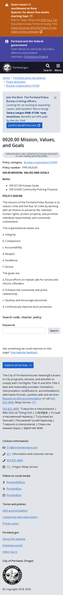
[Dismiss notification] (55, 97)
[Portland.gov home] (15, 67)
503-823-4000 (11, 409)
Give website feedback (23, 352)
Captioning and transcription (20, 517)
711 (34, 402)
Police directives (15, 82)
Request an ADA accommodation (22, 398)
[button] (47, 67)
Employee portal (12, 545)
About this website (14, 539)
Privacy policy (11, 523)
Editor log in (10, 552)
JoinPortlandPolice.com (22, 125)
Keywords (9, 325)
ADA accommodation (15, 510)
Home (6, 78)
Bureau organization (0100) (23, 85)
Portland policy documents (29, 78)
